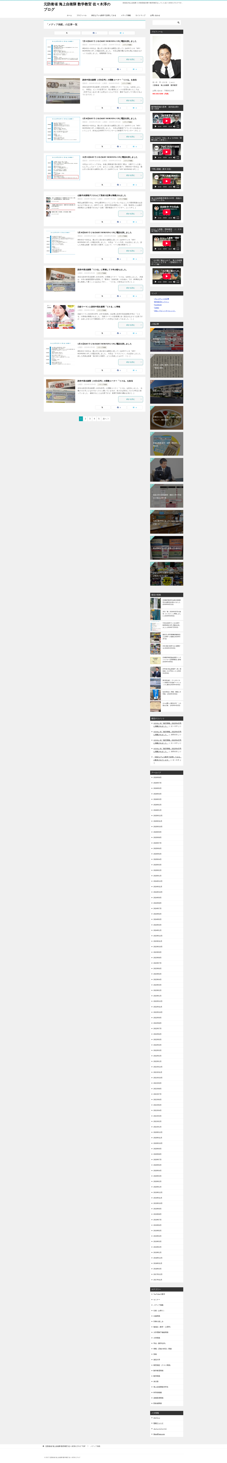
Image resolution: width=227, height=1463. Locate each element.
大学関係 (156, 1338)
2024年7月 (157, 908)
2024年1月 (157, 930)
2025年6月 (157, 848)
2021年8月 (157, 1089)
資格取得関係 (158, 1398)
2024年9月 (157, 898)
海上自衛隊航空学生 (160, 1387)
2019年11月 (157, 1198)
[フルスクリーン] (178, 126)
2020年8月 (157, 1154)
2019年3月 (157, 1241)
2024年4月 (157, 925)
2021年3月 (157, 1116)
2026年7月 (157, 783)
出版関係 (156, 1316)
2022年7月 (157, 1028)
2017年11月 (157, 1280)
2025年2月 (157, 870)
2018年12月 (157, 1258)
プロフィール (82, 15)
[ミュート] (174, 126)
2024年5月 (157, 919)
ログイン (156, 1418)
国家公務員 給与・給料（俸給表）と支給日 (166, 444)
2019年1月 (157, 1252)
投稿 (155, 1354)
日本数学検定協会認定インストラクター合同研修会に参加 (172, 660)
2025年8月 (157, 837)
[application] (167, 121)
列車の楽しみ (158, 1321)
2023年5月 (157, 974)
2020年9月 (157, 1149)
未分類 (155, 1381)
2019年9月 (157, 1209)
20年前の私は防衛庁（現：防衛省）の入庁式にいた (172, 671)
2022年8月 (157, 1023)
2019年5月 (157, 1231)
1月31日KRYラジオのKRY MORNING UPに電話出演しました (105, 344)
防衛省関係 (157, 1403)
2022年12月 (157, 1001)
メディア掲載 (126, 15)
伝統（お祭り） (159, 1311)
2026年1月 (157, 810)
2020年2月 (157, 1181)
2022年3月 (157, 1050)
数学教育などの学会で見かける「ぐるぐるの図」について (167, 340)
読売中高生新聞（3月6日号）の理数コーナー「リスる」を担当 (109, 80)
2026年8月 (157, 777)
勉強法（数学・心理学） (162, 1327)
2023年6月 (157, 968)
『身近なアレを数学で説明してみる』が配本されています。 (167, 574)
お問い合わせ (155, 15)
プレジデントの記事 (161, 299)
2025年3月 (157, 865)
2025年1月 (157, 876)
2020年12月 (157, 1132)
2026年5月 (157, 788)
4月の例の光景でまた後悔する (171, 647)
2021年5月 (157, 1105)
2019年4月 (157, 1236)
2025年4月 (157, 859)
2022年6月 (157, 1034)
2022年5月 (157, 1039)
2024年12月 (157, 881)
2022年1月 (157, 1061)
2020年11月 (157, 1138)
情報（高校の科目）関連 (162, 1349)
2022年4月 (157, 1045)
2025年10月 (157, 827)
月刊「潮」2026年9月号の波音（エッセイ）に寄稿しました (172, 614)
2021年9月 (157, 1083)
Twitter (156, 308)
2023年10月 (157, 947)
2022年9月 (157, 1018)
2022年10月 (157, 1012)
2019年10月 (157, 1203)
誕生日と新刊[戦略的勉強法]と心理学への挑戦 (171, 637)
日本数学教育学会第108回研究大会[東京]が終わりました (172, 602)
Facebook (158, 305)
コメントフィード (160, 1429)
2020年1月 (157, 1187)
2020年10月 (157, 1143)
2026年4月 (157, 794)
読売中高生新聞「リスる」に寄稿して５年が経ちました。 (103, 270)
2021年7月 (157, 1094)
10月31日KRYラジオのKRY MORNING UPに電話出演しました (110, 157)
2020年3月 (157, 1176)
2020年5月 (157, 1165)
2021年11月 (157, 1072)
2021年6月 (157, 1099)
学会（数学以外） (160, 1343)
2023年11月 (157, 941)
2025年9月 (157, 832)
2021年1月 (157, 1127)
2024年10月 (157, 892)
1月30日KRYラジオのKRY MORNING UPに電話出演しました (109, 118)
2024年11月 (157, 887)
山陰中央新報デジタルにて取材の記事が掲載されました (102, 195)
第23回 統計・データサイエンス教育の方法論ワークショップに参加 (172, 682)
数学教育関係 (158, 1371)
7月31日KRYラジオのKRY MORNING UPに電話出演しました (109, 41)
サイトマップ (140, 15)
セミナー (156, 1300)
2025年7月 (157, 843)
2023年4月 (157, 979)
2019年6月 (157, 1225)
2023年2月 (157, 990)
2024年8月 (157, 903)
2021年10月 (157, 1078)
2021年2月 (157, 1121)
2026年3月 (157, 799)
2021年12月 (157, 1067)
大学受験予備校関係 (160, 1332)
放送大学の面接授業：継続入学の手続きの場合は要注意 (167, 496)
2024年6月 (157, 914)
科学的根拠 (157, 1392)
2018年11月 (157, 1263)
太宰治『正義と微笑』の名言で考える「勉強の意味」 (167, 366)
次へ (105, 419)
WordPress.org (159, 1434)
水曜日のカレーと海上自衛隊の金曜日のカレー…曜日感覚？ (167, 418)
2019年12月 (157, 1192)
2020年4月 (157, 1170)
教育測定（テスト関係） (162, 1365)
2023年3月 (157, 985)
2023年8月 (157, 958)
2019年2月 (157, 1247)
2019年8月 (157, 1214)
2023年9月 (157, 952)
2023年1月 (157, 996)
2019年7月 (157, 1220)
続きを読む (130, 59)
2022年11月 (157, 1007)
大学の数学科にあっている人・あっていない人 (167, 522)
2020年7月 (157, 1159)
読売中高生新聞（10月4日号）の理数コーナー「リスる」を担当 (105, 381)
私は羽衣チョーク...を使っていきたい (167, 548)
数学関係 (156, 1376)
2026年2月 (157, 805)
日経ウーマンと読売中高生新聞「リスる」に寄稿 (99, 307)
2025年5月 (157, 854)
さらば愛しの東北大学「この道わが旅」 (172, 704)
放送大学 (156, 1360)
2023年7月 (157, 963)
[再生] (155, 126)
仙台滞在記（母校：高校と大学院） (172, 693)
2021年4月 (157, 1110)
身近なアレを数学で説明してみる (103, 15)
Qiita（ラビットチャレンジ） (165, 311)
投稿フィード (158, 1423)
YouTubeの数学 (159, 1294)
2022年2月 (157, 1056)
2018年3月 (157, 1269)
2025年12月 (157, 816)
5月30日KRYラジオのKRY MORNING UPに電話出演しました (105, 232)
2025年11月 (157, 821)
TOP (65, 1446)
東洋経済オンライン (161, 302)
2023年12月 (157, 936)
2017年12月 (157, 1274)
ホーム (69, 15)
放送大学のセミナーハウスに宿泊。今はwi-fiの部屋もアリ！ (167, 392)
